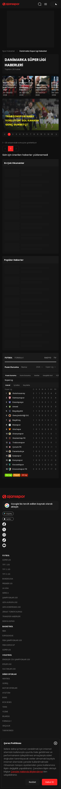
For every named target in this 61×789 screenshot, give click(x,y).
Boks (4, 697)
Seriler (36, 375)
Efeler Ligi (6, 664)
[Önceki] (5, 134)
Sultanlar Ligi (9, 669)
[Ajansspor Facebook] (4, 524)
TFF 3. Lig (6, 574)
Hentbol (6, 678)
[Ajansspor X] (4, 529)
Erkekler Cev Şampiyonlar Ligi (16, 659)
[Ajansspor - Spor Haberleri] (10, 4)
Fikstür (24, 367)
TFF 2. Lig (6, 569)
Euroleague (7, 635)
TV (55, 357)
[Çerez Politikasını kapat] (55, 743)
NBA (4, 631)
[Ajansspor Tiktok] (4, 540)
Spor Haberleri (8, 51)
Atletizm (6, 692)
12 (48, 134)
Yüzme (5, 711)
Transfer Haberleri (11, 616)
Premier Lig (7, 583)
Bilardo (6, 716)
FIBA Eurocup (8, 645)
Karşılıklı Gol (48, 375)
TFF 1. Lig (6, 564)
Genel (7, 385)
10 (41, 134)
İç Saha (17, 385)
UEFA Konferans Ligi (11, 607)
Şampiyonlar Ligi (10, 597)
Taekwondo (7, 730)
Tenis (4, 707)
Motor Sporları (9, 688)
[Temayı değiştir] (54, 4)
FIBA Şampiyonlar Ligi (12, 640)
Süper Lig (6, 560)
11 (44, 134)
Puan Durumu (12, 367)
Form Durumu (25, 375)
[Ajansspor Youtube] (4, 545)
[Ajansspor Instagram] (4, 535)
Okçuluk (6, 725)
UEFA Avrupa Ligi (9, 602)
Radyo (47, 357)
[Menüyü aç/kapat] (45, 4)
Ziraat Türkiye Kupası (12, 611)
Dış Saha (26, 385)
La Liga (5, 588)
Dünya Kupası (8, 621)
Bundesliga (7, 579)
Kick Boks (7, 702)
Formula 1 (19, 357)
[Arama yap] (39, 4)
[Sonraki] (56, 134)
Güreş (5, 683)
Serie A (5, 593)
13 (52, 134)
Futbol (8, 357)
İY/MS (58, 375)
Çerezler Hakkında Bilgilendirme (27, 771)
